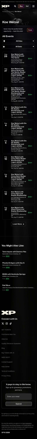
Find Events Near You (9, 334)
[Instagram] (7, 324)
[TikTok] (10, 324)
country (11, 11)
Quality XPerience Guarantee (11, 343)
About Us (5, 339)
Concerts (5, 11)
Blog (3, 348)
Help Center (6, 367)
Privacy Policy (6, 376)
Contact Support (7, 362)
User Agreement (26, 423)
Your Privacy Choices (15, 425)
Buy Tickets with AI (8, 353)
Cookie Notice (27, 425)
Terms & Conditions (8, 371)
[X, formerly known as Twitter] (3, 324)
